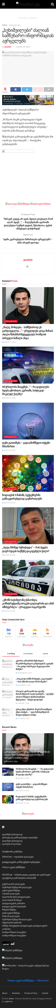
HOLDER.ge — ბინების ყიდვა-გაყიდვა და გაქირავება (26, 875)
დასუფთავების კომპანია (13, 903)
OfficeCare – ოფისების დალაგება (18, 857)
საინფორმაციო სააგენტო (14, 932)
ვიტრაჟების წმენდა (11, 890)
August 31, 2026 (9, 342)
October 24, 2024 (23, 47)
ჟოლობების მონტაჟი (12, 900)
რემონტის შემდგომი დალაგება (17, 887)
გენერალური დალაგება (13, 884)
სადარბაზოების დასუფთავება (16, 897)
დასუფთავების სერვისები (14, 906)
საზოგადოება (14, 25)
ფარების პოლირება (11, 844)
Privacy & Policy (30, 993)
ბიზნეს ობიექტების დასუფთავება (17, 926)
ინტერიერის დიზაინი (12, 922)
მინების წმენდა (9, 910)
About (4, 993)
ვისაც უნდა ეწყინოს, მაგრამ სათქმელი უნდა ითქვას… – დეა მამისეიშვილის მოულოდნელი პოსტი (34, 712)
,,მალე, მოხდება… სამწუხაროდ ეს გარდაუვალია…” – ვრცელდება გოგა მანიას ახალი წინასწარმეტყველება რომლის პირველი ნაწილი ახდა (27, 753)
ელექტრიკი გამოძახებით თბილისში (19, 878)
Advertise (16, 993)
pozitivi (8, 47)
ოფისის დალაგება (11, 893)
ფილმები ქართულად (12, 834)
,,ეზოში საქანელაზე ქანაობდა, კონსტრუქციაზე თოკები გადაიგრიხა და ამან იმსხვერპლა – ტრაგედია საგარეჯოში (28, 603)
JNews (11, 999)
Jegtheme (8, 1002)
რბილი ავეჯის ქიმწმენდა (13, 867)
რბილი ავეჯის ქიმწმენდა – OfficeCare (28, 980)
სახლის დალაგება (11, 916)
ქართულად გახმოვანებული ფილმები (20, 837)
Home (4, 25)
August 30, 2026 (9, 450)
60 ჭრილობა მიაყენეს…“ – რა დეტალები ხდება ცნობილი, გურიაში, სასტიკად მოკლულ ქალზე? (25, 390)
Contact (45, 993)
